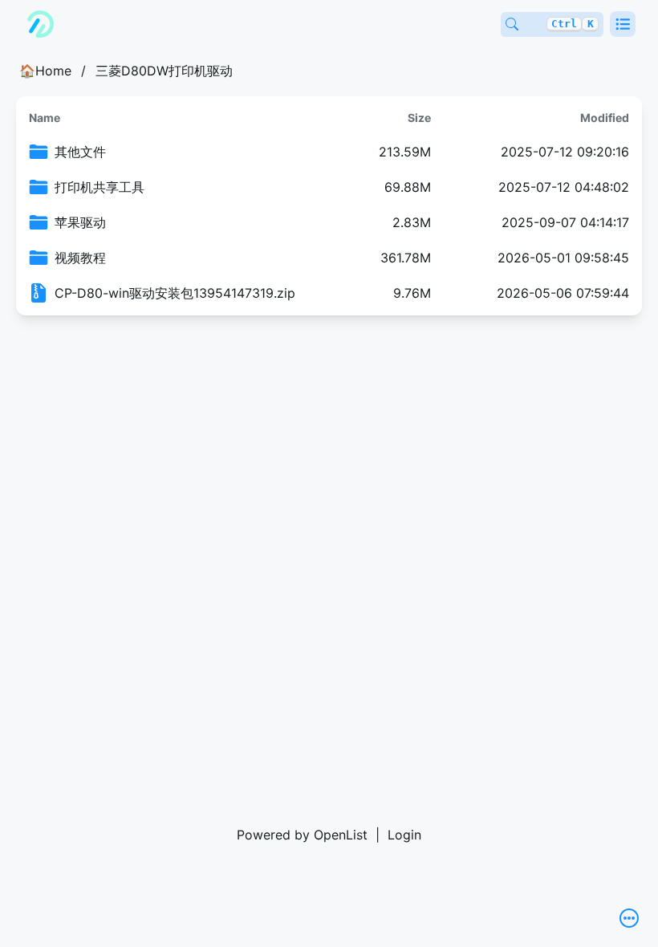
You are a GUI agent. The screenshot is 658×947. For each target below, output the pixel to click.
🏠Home (45, 71)
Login (404, 835)
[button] (623, 24)
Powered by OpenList (302, 835)
